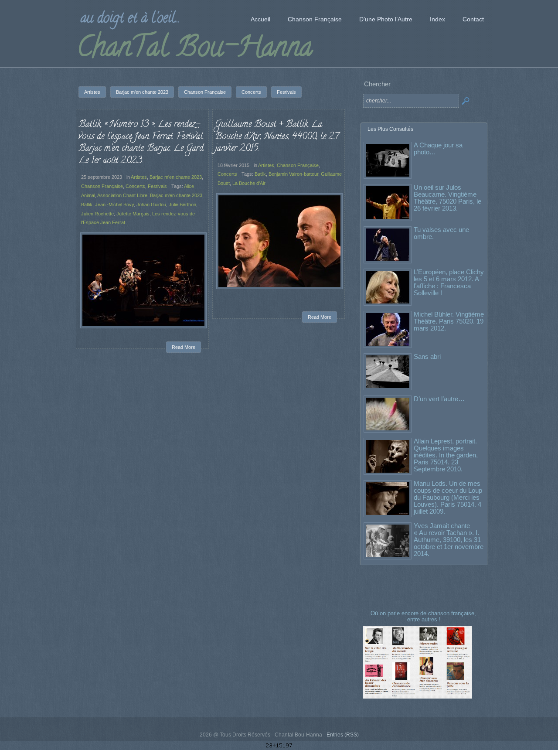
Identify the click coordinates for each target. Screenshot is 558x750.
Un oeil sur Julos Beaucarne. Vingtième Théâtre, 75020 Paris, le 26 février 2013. (447, 198)
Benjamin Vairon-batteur (293, 174)
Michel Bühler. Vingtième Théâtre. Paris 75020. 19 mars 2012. (449, 321)
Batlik (86, 204)
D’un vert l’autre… (439, 398)
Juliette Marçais (133, 213)
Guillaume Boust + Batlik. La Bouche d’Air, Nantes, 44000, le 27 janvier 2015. (277, 136)
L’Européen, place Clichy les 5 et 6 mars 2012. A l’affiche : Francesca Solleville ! (449, 282)
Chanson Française (102, 186)
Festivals (157, 186)
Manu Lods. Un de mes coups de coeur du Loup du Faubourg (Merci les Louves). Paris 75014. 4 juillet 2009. (448, 497)
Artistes (139, 177)
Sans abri (427, 356)
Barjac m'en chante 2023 (176, 177)
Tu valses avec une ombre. (441, 233)
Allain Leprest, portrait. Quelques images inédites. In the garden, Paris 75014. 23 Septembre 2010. (446, 455)
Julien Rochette (97, 213)
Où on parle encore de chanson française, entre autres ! (424, 616)
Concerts (135, 186)
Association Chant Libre (122, 195)
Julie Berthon (182, 204)
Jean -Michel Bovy (114, 204)
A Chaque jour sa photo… (438, 148)
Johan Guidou (151, 204)
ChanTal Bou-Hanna (195, 50)
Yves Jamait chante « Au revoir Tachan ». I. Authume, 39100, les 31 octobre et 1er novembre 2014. (448, 539)
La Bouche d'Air (248, 183)
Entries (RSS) (343, 735)
